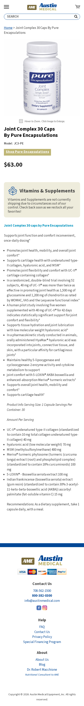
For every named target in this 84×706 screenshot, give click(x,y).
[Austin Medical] (42, 7)
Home (8, 28)
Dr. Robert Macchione (42, 672)
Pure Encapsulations (27, 152)
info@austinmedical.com (42, 600)
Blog (42, 664)
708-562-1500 (42, 590)
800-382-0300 (42, 595)
